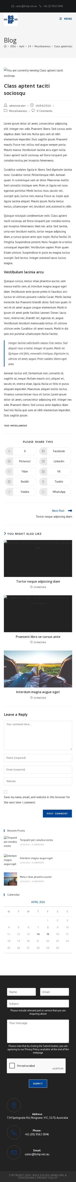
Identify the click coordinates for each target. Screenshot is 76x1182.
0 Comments (45, 111)
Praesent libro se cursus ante (38, 637)
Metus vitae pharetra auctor (36, 877)
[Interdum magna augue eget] (10, 860)
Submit (38, 1083)
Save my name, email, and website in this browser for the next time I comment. (37, 799)
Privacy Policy (47, 1177)
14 (38, 934)
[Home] (5, 46)
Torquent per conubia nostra (36, 840)
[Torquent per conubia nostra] (10, 842)
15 (47, 934)
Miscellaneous (18, 111)
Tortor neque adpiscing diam (38, 581)
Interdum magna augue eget (38, 692)
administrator (17, 105)
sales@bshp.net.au (26, 6)
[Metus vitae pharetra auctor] (10, 879)
